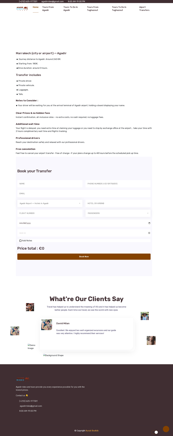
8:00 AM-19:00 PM (76, 1)
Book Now (84, 256)
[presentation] (111, 344)
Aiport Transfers (144, 8)
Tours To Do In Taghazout (119, 8)
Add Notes (27, 240)
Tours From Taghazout (92, 8)
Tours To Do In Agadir (70, 8)
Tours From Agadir (48, 8)
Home (36, 7)
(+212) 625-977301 (28, 1)
